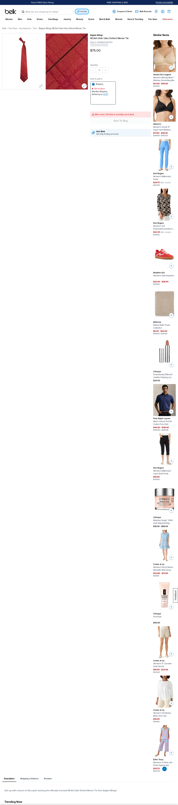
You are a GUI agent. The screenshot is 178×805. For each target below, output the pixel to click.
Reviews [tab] (48, 778)
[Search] (23, 11)
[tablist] (89, 779)
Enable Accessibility (164, 2)
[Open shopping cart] (169, 11)
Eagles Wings (96, 35)
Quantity (94, 65)
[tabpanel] (89, 790)
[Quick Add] (171, 67)
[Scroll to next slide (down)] (164, 769)
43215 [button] (105, 94)
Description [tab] (9, 778)
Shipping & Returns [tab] (29, 778)
